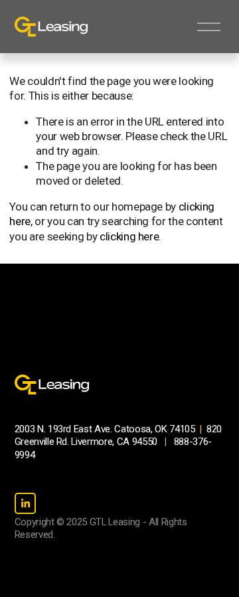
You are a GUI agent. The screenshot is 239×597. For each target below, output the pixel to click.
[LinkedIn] (25, 503)
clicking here (129, 236)
